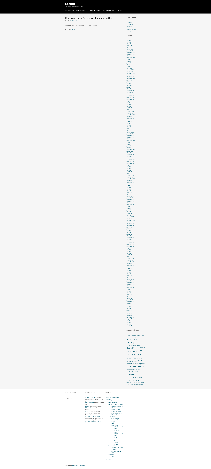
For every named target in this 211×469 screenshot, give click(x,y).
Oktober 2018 (130, 182)
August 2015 (130, 248)
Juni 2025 (129, 63)
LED (129, 354)
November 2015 (131, 243)
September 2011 (131, 317)
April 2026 (129, 45)
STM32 (129, 377)
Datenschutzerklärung (108, 10)
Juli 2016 (129, 229)
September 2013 (131, 287)
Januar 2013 (130, 300)
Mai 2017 (129, 211)
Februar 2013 (130, 298)
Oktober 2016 (130, 223)
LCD (140, 351)
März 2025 (129, 68)
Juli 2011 (129, 320)
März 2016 (129, 236)
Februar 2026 (130, 49)
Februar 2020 (130, 154)
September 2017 (131, 204)
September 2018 (131, 184)
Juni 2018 (129, 189)
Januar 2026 (130, 51)
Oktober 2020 (130, 147)
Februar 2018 (130, 196)
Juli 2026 (129, 40)
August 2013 (130, 289)
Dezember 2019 (131, 158)
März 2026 (129, 47)
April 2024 (129, 87)
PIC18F (140, 358)
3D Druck (129, 22)
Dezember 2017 (131, 199)
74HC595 (128, 335)
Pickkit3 (135, 361)
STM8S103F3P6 (137, 369)
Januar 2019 (130, 177)
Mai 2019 (129, 170)
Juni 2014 (129, 272)
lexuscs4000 (111, 446)
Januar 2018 (130, 198)
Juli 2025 (129, 61)
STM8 (133, 366)
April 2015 (129, 255)
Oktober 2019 (130, 161)
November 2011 (131, 315)
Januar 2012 (130, 313)
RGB (136, 363)
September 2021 (131, 140)
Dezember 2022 (131, 115)
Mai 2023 (129, 106)
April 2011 (129, 326)
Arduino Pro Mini (140, 335)
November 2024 (131, 75)
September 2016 (131, 225)
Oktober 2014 (130, 265)
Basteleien (129, 26)
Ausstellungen (130, 24)
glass (139, 345)
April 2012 (129, 310)
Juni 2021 (129, 146)
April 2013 (129, 294)
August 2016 (130, 227)
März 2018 (129, 194)
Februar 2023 (130, 111)
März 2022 (129, 130)
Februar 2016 (130, 237)
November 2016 (131, 222)
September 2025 (131, 57)
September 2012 (131, 305)
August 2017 (130, 206)
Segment (141, 364)
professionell (131, 364)
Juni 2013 (129, 291)
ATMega (134, 337)
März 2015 (129, 256)
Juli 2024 (129, 82)
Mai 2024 (129, 85)
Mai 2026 (129, 44)
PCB (134, 358)
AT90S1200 (130, 337)
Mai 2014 (129, 274)
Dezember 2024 (131, 73)
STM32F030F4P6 (134, 380)
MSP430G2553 (129, 358)
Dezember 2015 (131, 241)
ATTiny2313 (139, 337)
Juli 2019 (129, 166)
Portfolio (82, 465)
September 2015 (131, 246)
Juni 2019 (129, 168)
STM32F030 (138, 377)
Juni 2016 (129, 230)
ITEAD (142, 348)
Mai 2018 (129, 191)
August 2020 (130, 151)
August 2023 (130, 101)
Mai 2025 (129, 64)
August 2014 (130, 268)
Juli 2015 (129, 249)
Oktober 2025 (130, 56)
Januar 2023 (130, 113)
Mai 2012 (129, 308)
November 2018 (131, 180)
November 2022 (131, 116)
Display (130, 342)
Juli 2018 (129, 187)
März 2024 (129, 89)
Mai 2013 (129, 293)
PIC (137, 358)
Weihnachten (130, 384)
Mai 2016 (129, 232)
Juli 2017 (129, 208)
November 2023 (131, 96)
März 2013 (129, 296)
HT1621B (136, 348)
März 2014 (129, 277)
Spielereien (111, 454)
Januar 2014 (130, 281)
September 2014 (131, 267)
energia (136, 343)
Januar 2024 (130, 92)
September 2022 (131, 120)
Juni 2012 (129, 307)
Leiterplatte (137, 354)
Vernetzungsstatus (95, 10)
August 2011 (130, 319)
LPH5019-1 (117, 444)
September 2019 (131, 163)
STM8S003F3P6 (130, 369)
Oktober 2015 (130, 244)
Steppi (70, 4)
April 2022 (129, 128)
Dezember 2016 (131, 220)
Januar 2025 (130, 71)
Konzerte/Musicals (131, 29)
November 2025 (131, 54)
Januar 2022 (130, 134)
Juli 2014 (129, 270)
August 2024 (130, 80)
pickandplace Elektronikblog (92, 416)
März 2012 (129, 312)
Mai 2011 (129, 324)
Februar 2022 (130, 132)
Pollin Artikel (111, 416)
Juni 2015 (129, 251)
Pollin (139, 360)
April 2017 (129, 213)
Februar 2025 (130, 70)
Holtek (129, 348)
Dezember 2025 (131, 52)
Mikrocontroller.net (90, 408)
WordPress (75, 465)
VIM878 (140, 382)
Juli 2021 (129, 144)
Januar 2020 (130, 156)
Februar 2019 (130, 175)
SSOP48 (128, 367)
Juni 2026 (129, 42)
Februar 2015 (130, 258)
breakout (131, 339)
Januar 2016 (130, 239)
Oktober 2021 (130, 139)
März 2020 (129, 153)
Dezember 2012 (131, 301)
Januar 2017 (130, 218)
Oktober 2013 (130, 286)
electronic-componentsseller (116, 404)
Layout (134, 351)
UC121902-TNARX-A (132, 382)
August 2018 (130, 185)
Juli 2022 (129, 123)
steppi (77, 20)
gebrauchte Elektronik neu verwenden (75, 10)
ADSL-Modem (115, 418)
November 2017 (131, 201)
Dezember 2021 (131, 135)
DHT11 (136, 339)
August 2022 (130, 121)
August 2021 (130, 142)
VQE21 (143, 382)
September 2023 (131, 99)
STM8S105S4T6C (134, 374)
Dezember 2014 (131, 262)
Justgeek (87, 406)
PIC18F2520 (130, 361)
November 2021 (131, 137)
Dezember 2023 (131, 94)
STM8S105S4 (132, 371)
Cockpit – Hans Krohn (91, 397)
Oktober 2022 (130, 118)
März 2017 (129, 215)
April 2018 (129, 192)
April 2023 (129, 108)
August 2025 (130, 59)
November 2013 (131, 284)
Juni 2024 (129, 83)
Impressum (120, 10)
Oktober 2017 (130, 203)
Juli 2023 (129, 102)
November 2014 (131, 263)
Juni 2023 (129, 104)
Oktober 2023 (130, 97)
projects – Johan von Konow (92, 421)
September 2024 (131, 78)
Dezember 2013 (131, 282)
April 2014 (129, 275)
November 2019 (131, 160)
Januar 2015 (130, 260)
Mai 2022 (129, 127)
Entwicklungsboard (131, 345)
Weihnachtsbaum (138, 384)
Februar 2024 (130, 90)
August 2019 (130, 165)
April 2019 (129, 172)
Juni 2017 (129, 210)
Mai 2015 (129, 253)
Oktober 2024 (130, 76)
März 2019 (129, 173)
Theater (129, 31)
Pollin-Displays (115, 425)
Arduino (133, 335)
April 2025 (129, 66)
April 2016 (129, 234)
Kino (73, 29)
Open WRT (88, 411)
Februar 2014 (130, 279)
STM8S (140, 366)
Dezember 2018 (131, 179)
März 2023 (129, 109)
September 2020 (131, 149)
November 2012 (131, 303)
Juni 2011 (129, 322)
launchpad (129, 351)
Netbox (113, 423)
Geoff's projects (89, 402)
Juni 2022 (129, 125)
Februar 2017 (130, 217)
